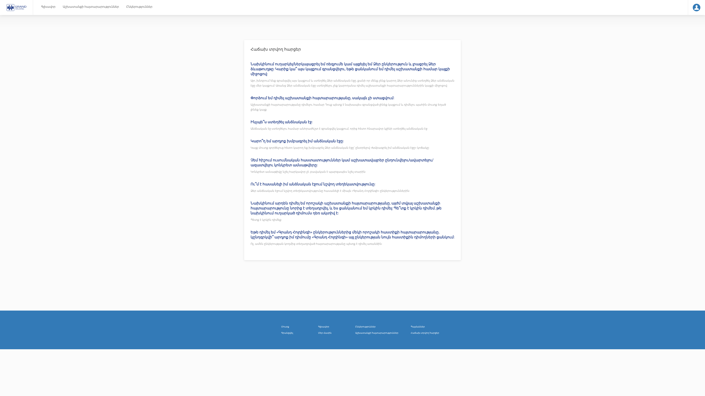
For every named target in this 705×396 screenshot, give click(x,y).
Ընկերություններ (139, 7)
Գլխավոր (48, 7)
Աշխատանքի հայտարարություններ (91, 7)
